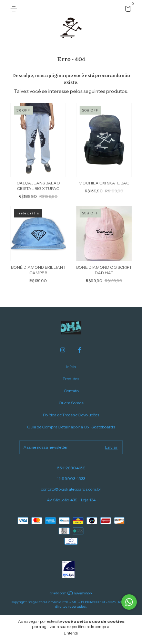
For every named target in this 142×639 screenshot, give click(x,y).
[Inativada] (68, 570)
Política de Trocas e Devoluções (71, 414)
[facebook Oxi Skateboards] (79, 350)
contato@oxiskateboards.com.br (71, 489)
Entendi (71, 633)
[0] (127, 10)
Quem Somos (71, 402)
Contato (71, 390)
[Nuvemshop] (71, 594)
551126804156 (71, 467)
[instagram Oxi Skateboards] (62, 350)
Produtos (71, 378)
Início (71, 366)
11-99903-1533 (71, 478)
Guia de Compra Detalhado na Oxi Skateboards (71, 426)
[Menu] (15, 9)
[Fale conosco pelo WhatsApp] (129, 602)
